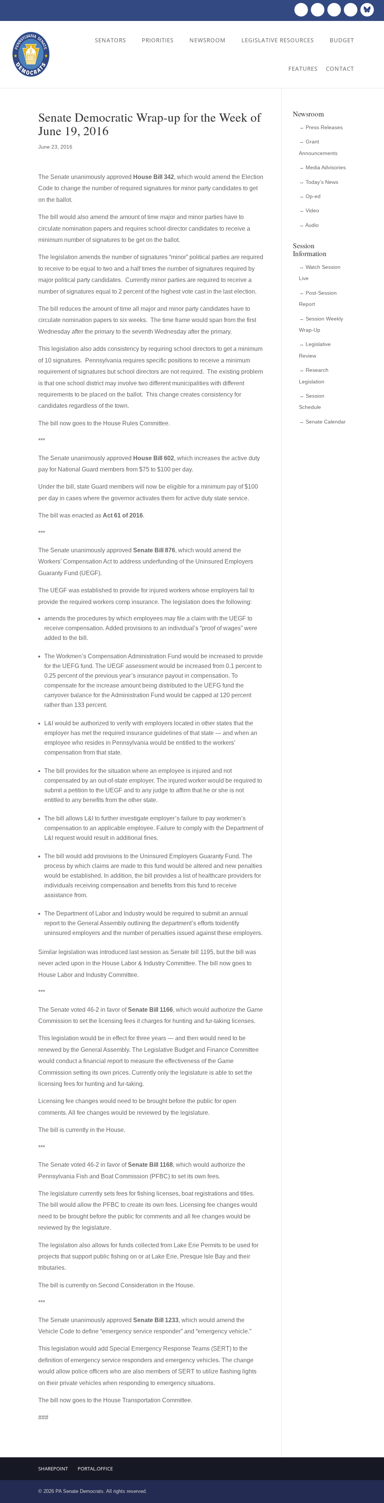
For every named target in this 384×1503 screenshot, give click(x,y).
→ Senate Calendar (322, 422)
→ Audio (309, 225)
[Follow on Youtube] (350, 9)
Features (303, 68)
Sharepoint (53, 1468)
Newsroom (207, 40)
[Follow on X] (317, 9)
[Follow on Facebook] (301, 9)
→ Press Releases (321, 127)
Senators (110, 40)
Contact (340, 68)
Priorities (158, 40)
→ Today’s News (318, 182)
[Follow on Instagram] (334, 9)
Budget (342, 40)
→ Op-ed (310, 196)
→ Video (309, 210)
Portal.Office (95, 1468)
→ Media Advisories (322, 167)
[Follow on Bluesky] (367, 9)
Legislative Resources (278, 40)
